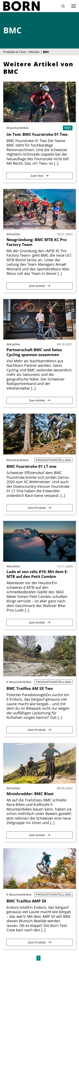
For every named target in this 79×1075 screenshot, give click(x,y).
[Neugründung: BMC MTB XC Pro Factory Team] (39, 209)
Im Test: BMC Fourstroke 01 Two (37, 134)
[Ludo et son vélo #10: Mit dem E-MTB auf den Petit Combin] (39, 541)
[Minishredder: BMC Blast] (39, 763)
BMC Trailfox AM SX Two (29, 688)
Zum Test (37, 176)
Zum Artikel (37, 286)
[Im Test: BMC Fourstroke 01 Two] (39, 102)
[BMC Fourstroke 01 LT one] (39, 434)
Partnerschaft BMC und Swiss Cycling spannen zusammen (34, 352)
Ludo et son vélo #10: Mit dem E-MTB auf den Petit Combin (37, 574)
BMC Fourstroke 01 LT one (31, 466)
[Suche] (63, 6)
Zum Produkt (37, 508)
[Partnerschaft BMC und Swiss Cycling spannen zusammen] (39, 319)
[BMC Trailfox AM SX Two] (39, 656)
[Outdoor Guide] (21, 6)
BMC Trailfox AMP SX (26, 901)
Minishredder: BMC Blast (29, 793)
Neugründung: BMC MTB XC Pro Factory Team (36, 242)
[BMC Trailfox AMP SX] (39, 868)
